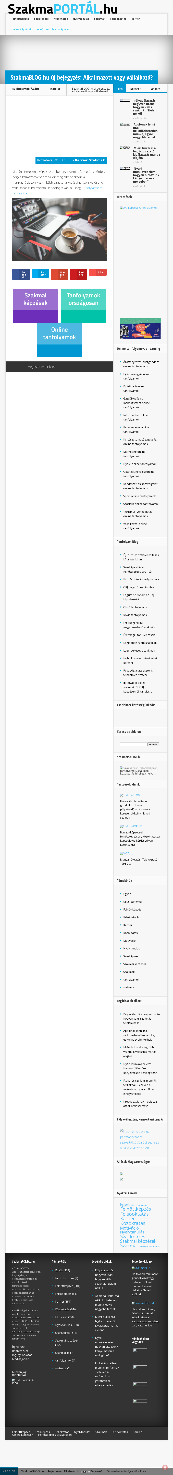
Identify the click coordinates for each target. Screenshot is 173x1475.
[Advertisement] (59, 126)
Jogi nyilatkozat (22, 1355)
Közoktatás (61, 18)
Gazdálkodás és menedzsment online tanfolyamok (136, 403)
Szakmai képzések (134, 964)
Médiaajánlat (20, 1359)
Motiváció (129, 941)
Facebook (67, 367)
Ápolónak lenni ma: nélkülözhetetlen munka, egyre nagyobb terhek (145, 130)
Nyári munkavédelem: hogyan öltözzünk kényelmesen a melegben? (146, 175)
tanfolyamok (131, 979)
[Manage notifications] (165, 1467)
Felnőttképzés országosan (53, 29)
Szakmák (99, 18)
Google (61, 367)
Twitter (74, 367)
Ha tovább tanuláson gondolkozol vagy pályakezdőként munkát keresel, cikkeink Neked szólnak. (135, 809)
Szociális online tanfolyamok (141, 504)
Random (155, 89)
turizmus (129, 987)
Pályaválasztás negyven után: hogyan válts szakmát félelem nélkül (145, 107)
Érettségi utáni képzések (139, 635)
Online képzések (21, 29)
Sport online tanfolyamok (139, 496)
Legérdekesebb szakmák (139, 650)
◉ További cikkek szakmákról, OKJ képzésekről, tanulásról (138, 687)
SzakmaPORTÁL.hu (25, 88)
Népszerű (136, 89)
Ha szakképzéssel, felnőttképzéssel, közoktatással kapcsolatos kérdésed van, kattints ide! (145, 1317)
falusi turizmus (132, 902)
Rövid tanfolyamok (135, 615)
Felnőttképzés (20, 18)
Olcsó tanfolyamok (135, 607)
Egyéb (127, 894)
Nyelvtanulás (81, 18)
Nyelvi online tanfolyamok (139, 464)
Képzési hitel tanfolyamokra (141, 579)
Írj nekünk (18, 1347)
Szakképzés (41, 18)
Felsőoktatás (118, 18)
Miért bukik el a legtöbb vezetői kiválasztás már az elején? (146, 153)
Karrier (135, 18)
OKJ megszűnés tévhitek (138, 587)
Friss (120, 89)
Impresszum (20, 1351)
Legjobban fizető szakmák (140, 643)
